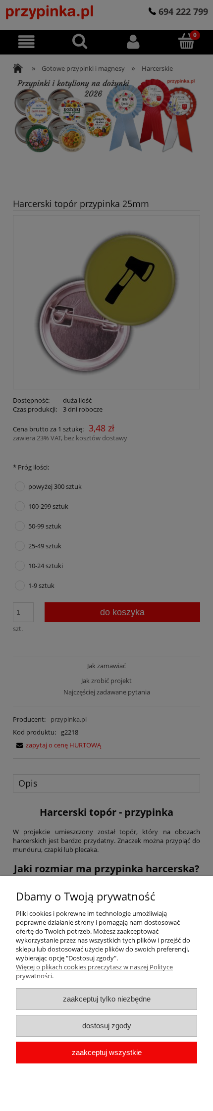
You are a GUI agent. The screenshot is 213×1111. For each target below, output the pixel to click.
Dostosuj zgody (106, 1025)
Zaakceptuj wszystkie (107, 1052)
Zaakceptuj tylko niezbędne (107, 999)
